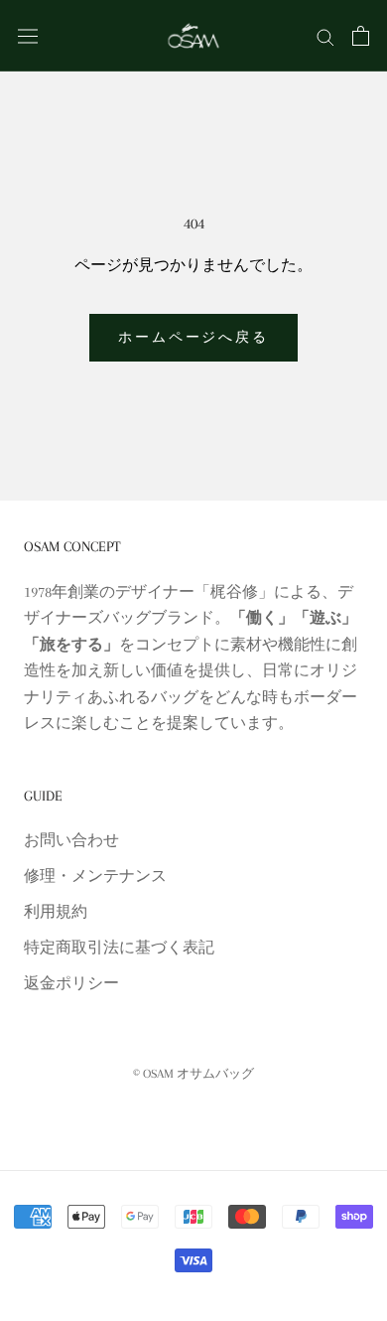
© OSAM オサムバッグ (193, 1074)
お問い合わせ (71, 840)
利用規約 (55, 912)
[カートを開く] (360, 36)
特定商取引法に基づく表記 (119, 947)
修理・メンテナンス (95, 876)
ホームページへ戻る (193, 337)
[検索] (325, 36)
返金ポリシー (71, 983)
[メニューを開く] (28, 35)
